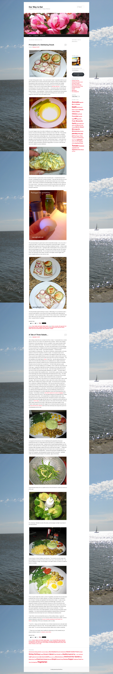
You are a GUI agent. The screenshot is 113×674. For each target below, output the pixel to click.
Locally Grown (41, 657)
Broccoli (80, 107)
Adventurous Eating (33, 651)
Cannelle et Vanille (75, 83)
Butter (73, 109)
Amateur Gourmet (75, 80)
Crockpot (81, 651)
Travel (79, 659)
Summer (65, 659)
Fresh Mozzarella (77, 121)
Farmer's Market (35, 640)
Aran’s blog (36, 400)
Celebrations (63, 651)
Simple (44, 326)
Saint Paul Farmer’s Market (36, 405)
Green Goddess (46, 642)
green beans (40, 642)
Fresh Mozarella (32, 642)
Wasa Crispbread (46, 328)
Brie (77, 107)
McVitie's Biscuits (57, 327)
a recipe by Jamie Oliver (46, 632)
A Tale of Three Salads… (38, 334)
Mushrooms (80, 131)
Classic (68, 652)
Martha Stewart (80, 127)
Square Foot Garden (75, 141)
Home (30, 35)
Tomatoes (34, 643)
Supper (48, 640)
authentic (39, 651)
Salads (45, 640)
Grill (61, 654)
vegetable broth (75, 148)
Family (41, 654)
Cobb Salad (38, 641)
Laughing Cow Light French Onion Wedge (46, 327)
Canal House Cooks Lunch (77, 82)
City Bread (79, 114)
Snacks (47, 326)
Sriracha (81, 141)
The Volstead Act (75, 91)
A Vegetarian (35, 35)
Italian (77, 654)
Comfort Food (74, 652)
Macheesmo (74, 90)
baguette (81, 102)
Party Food (34, 659)
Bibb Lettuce (58, 640)
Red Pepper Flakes (78, 136)
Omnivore (67, 656)
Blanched (63, 640)
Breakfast (54, 652)
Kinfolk (73, 88)
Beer (50, 652)
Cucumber (57, 326)
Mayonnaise (58, 642)
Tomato (75, 145)
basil (74, 106)
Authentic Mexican (45, 651)
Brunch (58, 652)
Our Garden (41, 640)
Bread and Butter (32, 641)
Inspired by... (72, 654)
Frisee (36, 642)
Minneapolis (76, 129)
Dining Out (33, 654)
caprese (77, 109)
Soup (61, 659)
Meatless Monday (52, 656)
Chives (74, 114)
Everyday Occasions (76, 87)
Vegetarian (75, 149)
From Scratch (57, 654)
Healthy (36, 326)
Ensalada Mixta (45, 641)
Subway (73, 143)
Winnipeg (73, 151)
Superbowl (77, 143)
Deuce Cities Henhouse (76, 84)
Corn (41, 641)
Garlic (74, 123)
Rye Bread (34, 328)
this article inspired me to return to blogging (54, 392)
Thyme (81, 143)
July (76, 125)
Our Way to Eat (36, 6)
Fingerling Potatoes (61, 641)
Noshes (62, 327)
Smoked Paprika (39, 328)
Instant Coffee (35, 327)
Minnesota (75, 131)
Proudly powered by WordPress (56, 669)
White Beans (81, 149)
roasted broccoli (75, 137)
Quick (41, 326)
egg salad (62, 326)
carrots (81, 109)
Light (39, 326)
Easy (33, 326)
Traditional (76, 659)
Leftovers (81, 654)
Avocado (75, 102)
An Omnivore (42, 35)
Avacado (54, 640)
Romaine (82, 137)
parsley (61, 642)
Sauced (50, 659)
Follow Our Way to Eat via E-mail (78, 74)
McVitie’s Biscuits (56, 86)
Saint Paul (74, 140)
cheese (78, 111)
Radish (30, 328)
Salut (45, 359)
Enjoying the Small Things (77, 86)
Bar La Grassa (76, 104)
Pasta (38, 659)
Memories (57, 657)
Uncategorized (34, 662)
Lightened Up (35, 657)
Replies (51, 328)
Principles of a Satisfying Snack (41, 44)
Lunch (47, 657)
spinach (79, 140)
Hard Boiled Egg (52, 642)
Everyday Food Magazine (53, 641)
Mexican (62, 657)
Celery (53, 326)
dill (59, 326)
